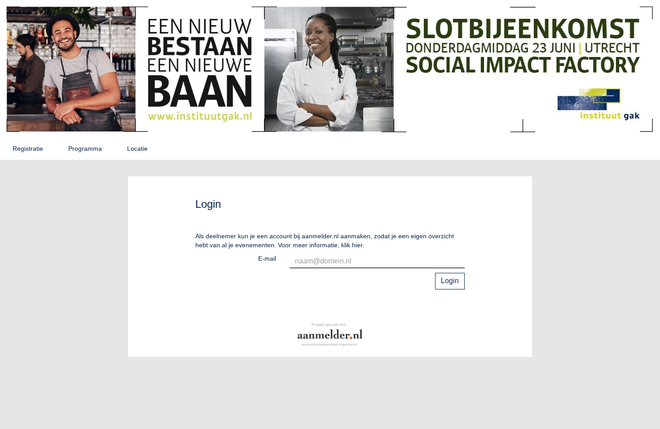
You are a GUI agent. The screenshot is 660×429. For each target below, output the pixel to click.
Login (450, 281)
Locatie (137, 148)
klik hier (351, 245)
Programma (85, 148)
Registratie (28, 148)
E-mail (267, 258)
